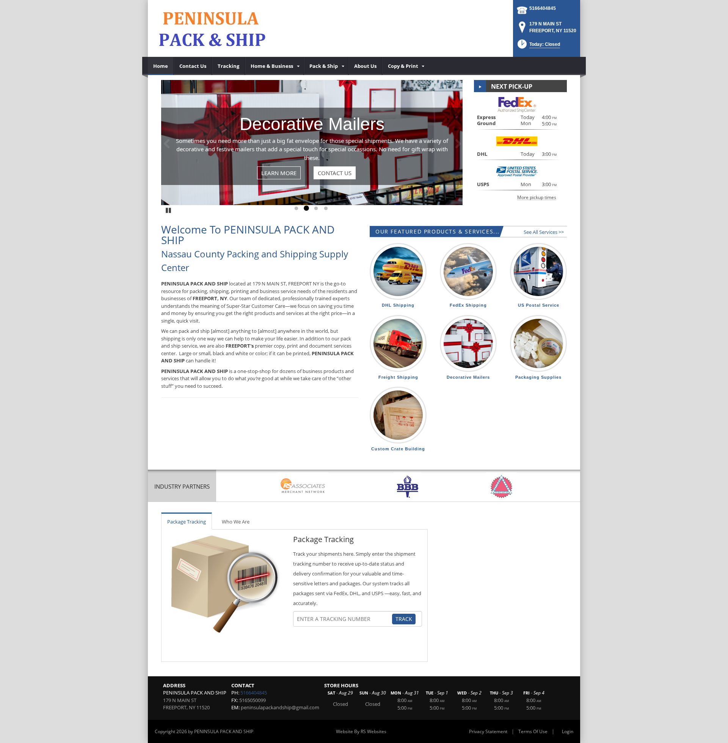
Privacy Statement (488, 731)
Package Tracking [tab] (186, 521)
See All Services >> (544, 232)
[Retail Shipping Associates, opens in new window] (303, 486)
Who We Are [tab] (235, 521)
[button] (538, 46)
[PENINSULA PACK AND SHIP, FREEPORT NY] (215, 28)
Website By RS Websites (361, 731)
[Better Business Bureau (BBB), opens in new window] (407, 486)
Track (403, 618)
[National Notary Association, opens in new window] (501, 486)
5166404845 (542, 8)
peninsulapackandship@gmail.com (280, 707)
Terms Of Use (533, 731)
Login (567, 731)
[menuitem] (161, 66)
